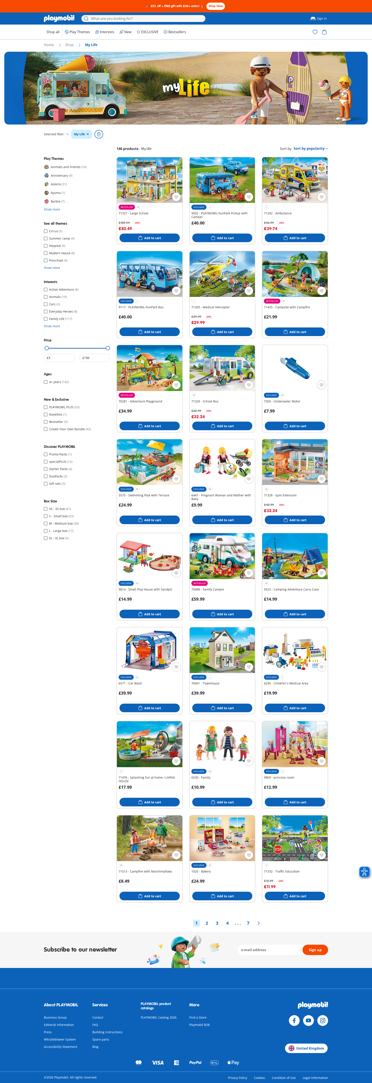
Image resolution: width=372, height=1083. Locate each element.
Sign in (322, 18)
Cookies (259, 1078)
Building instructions (107, 1032)
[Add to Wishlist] (176, 197)
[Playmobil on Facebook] (294, 1020)
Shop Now (216, 6)
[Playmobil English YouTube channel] (308, 1020)
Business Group (55, 1017)
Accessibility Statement (60, 1047)
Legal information (315, 1078)
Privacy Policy (237, 1078)
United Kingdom (310, 1048)
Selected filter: (54, 134)
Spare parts (100, 1039)
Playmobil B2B (199, 1025)
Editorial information (59, 1025)
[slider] (47, 348)
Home (49, 44)
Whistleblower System (60, 1039)
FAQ (95, 1025)
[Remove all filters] (99, 134)
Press (48, 1032)
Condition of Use (284, 1078)
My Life (79, 134)
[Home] (59, 18)
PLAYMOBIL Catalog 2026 (159, 1017)
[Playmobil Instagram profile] (322, 1020)
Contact (97, 1017)
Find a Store (197, 1017)
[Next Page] (258, 923)
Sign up (315, 949)
